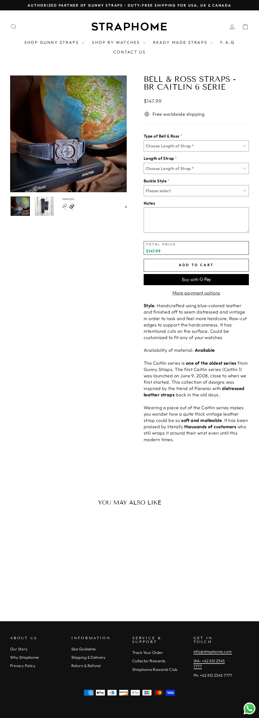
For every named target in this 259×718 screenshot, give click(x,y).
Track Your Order (147, 652)
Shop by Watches (116, 42)
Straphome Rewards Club (155, 669)
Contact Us (129, 51)
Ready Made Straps (181, 42)
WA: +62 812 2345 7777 (209, 663)
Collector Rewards (148, 660)
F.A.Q (227, 42)
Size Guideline (83, 649)
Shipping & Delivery (88, 657)
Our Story (19, 649)
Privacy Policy (22, 665)
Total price (161, 244)
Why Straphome (24, 657)
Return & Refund (86, 665)
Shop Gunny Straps (52, 42)
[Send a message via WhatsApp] (249, 708)
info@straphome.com (212, 651)
